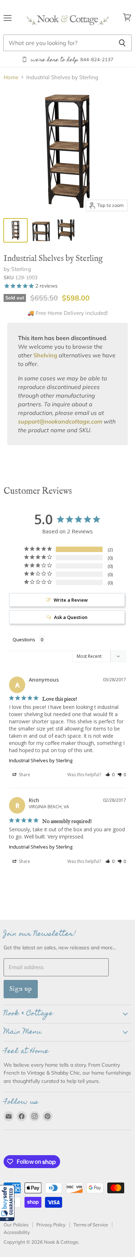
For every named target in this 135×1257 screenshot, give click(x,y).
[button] (7, 1203)
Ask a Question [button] (70, 617)
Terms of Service (90, 1224)
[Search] (122, 43)
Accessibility (17, 1232)
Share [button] (24, 775)
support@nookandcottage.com (60, 421)
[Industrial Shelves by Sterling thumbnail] (40, 230)
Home (11, 77)
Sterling (21, 269)
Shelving (45, 355)
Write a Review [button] (71, 600)
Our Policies (16, 1224)
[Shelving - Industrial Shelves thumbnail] (15, 230)
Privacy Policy (51, 1224)
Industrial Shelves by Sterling (40, 760)
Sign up (20, 989)
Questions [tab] (24, 639)
